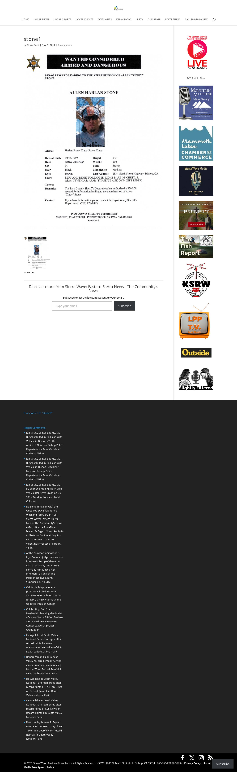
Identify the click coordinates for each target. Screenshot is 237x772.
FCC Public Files (196, 78)
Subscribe (124, 306)
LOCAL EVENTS (84, 19)
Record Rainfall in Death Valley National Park (44, 734)
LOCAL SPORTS (62, 19)
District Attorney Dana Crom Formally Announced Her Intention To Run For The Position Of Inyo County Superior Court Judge (42, 574)
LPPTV (139, 19)
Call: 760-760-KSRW (196, 19)
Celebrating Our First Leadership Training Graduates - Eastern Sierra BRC (44, 613)
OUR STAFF (154, 19)
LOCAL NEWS (41, 19)
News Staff (33, 45)
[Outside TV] (196, 356)
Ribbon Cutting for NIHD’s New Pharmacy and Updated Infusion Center (43, 599)
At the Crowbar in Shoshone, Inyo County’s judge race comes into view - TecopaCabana (44, 557)
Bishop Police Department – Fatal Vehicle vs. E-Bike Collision (44, 449)
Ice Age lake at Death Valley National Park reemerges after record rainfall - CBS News (43, 704)
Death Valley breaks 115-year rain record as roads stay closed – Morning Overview (44, 726)
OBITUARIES (105, 19)
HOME (25, 19)
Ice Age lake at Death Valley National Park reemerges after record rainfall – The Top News (44, 683)
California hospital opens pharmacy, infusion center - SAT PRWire (42, 591)
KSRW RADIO (123, 19)
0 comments (65, 45)
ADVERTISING (172, 19)
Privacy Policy (192, 763)
